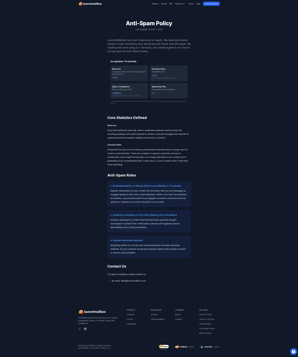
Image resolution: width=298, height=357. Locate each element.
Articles (154, 314)
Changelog (131, 324)
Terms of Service (207, 319)
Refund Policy (205, 333)
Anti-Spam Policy (207, 328)
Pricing (164, 4)
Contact (178, 319)
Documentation (157, 319)
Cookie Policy (205, 324)
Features (155, 4)
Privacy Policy (205, 314)
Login (198, 4)
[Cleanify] (209, 347)
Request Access (211, 4)
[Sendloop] (184, 347)
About (191, 4)
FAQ (171, 4)
